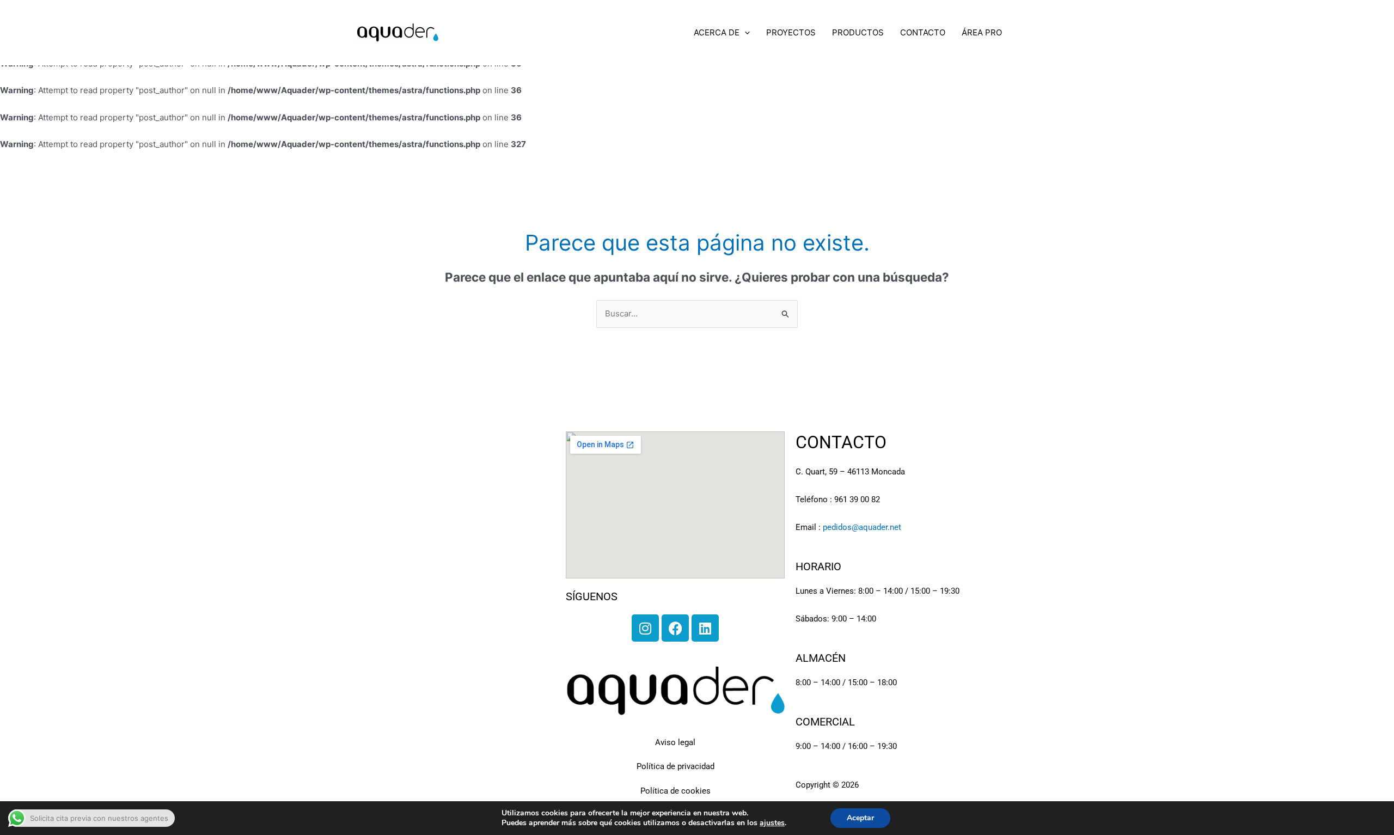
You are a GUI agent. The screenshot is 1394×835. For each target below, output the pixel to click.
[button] (744, 32)
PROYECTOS (791, 32)
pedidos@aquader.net (862, 527)
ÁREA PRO (982, 32)
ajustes (772, 823)
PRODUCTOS (858, 32)
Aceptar (860, 818)
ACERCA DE (716, 32)
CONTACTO (922, 32)
